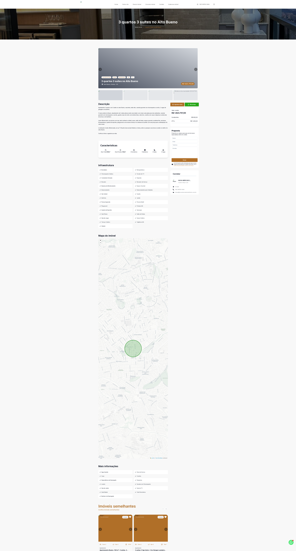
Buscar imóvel (137, 4)
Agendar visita (178, 104)
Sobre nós (125, 4)
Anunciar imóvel (150, 4)
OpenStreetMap (159, 458)
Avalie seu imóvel (173, 4)
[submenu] (214, 4)
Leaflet (152, 458)
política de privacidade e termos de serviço (184, 165)
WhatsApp (193, 104)
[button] (100, 69)
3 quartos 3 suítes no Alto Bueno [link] (153, 27)
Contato (161, 4)
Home (116, 4)
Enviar (184, 160)
